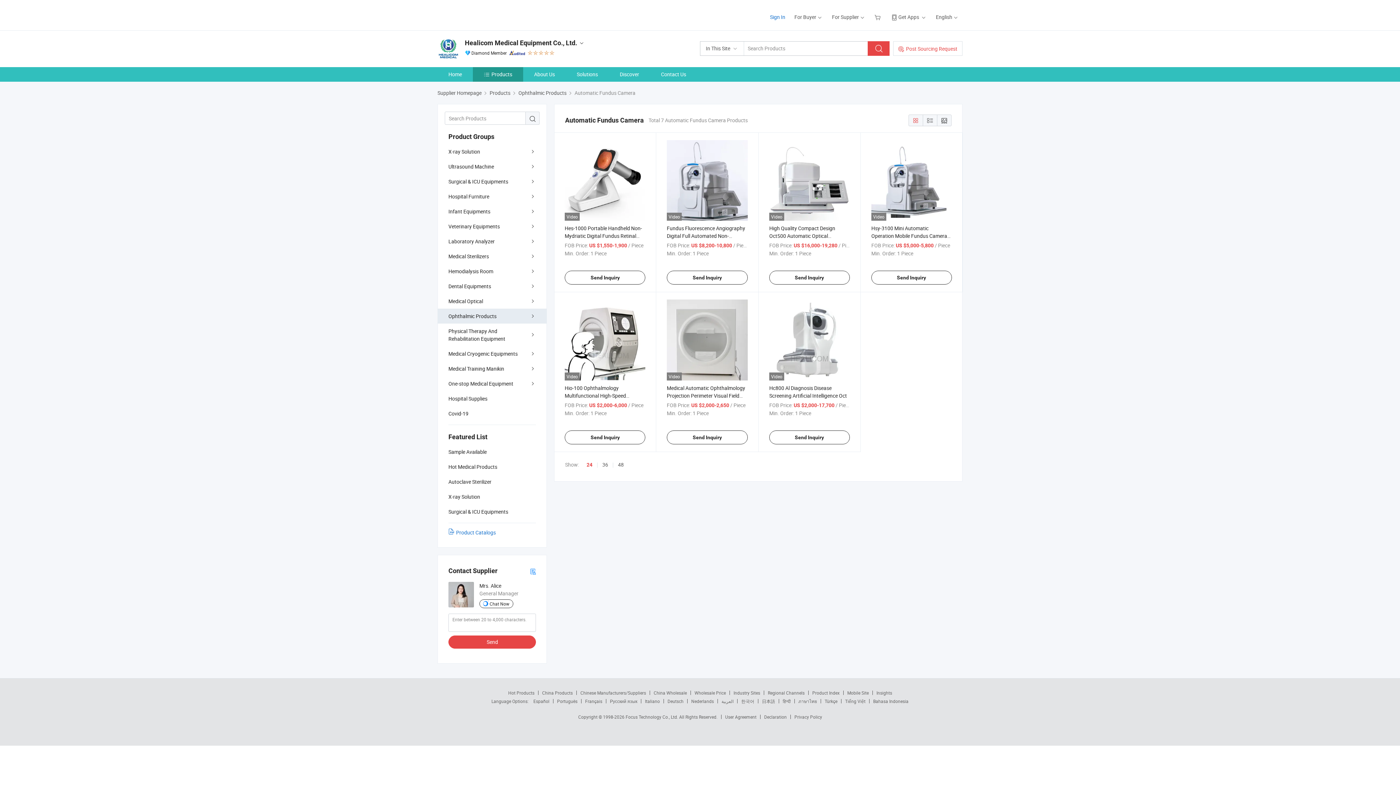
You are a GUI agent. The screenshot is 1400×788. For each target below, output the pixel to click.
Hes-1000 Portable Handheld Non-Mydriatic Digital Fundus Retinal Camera (603, 236)
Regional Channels (786, 693)
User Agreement (741, 717)
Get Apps (908, 16)
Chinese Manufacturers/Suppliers (613, 693)
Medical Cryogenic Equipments (483, 353)
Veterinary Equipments (474, 226)
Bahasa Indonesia (891, 701)
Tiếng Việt (855, 701)
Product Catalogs (476, 532)
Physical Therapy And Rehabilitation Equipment (476, 335)
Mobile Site (858, 693)
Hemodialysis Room (470, 271)
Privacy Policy (808, 717)
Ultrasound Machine (471, 166)
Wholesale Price (710, 693)
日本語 (768, 701)
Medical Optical (465, 301)
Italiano (652, 701)
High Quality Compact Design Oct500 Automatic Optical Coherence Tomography (802, 236)
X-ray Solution (464, 151)
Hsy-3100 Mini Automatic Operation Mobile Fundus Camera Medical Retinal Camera (909, 236)
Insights (884, 693)
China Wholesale (670, 693)
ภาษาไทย (807, 701)
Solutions (587, 74)
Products (501, 74)
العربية (728, 701)
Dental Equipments (469, 286)
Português (567, 701)
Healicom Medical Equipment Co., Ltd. (521, 43)
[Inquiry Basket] (878, 16)
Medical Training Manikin (476, 368)
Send (492, 641)
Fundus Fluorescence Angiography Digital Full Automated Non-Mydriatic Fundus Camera (706, 236)
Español (541, 701)
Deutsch (676, 701)
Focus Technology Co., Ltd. (652, 717)
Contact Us (673, 74)
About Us (544, 74)
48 (621, 464)
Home (455, 74)
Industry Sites (747, 693)
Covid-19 (458, 413)
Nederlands (702, 701)
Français (593, 701)
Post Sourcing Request (931, 48)
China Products (557, 693)
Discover (629, 74)
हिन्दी (787, 701)
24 (589, 465)
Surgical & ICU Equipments (478, 181)
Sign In (777, 16)
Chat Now (499, 604)
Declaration (775, 717)
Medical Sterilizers (468, 256)
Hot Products (521, 693)
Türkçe (831, 701)
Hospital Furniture (468, 196)
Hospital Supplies (467, 398)
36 (605, 464)
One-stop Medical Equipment (480, 383)
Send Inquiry (605, 278)
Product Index (826, 693)
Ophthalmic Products (472, 316)
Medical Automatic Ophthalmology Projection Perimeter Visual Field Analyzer (706, 396)
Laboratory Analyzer (471, 241)
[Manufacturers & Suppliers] (484, 14)
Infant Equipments (469, 211)
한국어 (747, 701)
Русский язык (623, 701)
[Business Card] (533, 571)
